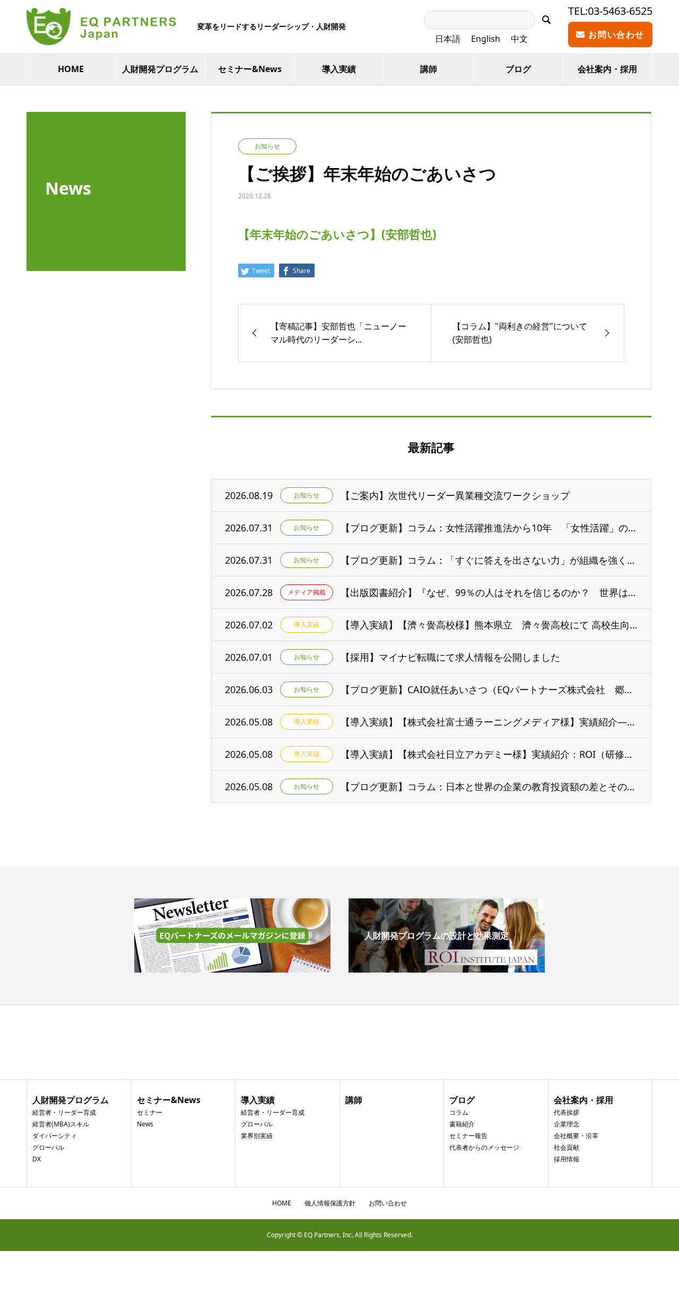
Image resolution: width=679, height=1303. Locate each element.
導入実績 (339, 69)
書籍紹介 (462, 1124)
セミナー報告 (468, 1135)
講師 (428, 69)
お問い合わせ (615, 34)
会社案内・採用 (607, 69)
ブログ (518, 69)
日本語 (447, 38)
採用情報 (566, 1159)
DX (36, 1159)
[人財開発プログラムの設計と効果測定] (447, 968)
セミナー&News (250, 69)
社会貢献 (566, 1147)
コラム (458, 1112)
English (485, 38)
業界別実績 (257, 1135)
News (145, 1124)
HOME (71, 69)
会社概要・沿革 (576, 1135)
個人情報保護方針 (329, 1203)
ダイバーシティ (54, 1135)
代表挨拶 (566, 1112)
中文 (519, 38)
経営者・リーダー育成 (64, 1112)
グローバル (48, 1147)
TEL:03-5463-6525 (610, 11)
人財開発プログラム (160, 69)
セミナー (149, 1112)
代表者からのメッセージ (484, 1147)
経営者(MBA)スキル (60, 1124)
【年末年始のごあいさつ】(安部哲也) (337, 234)
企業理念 (566, 1124)
